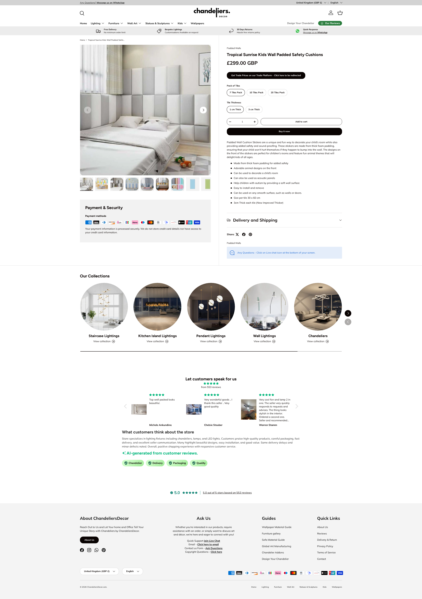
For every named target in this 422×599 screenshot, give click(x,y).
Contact (321, 558)
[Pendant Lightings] (211, 307)
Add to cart (301, 121)
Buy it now (284, 131)
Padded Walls (234, 48)
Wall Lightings (264, 336)
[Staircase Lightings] (104, 307)
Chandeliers (318, 336)
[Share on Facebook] (244, 234)
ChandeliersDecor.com (97, 587)
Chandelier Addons (273, 552)
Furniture (113, 23)
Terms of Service (326, 552)
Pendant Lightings (211, 336)
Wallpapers (197, 23)
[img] (211, 383)
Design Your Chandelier (300, 23)
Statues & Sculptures (157, 23)
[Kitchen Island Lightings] (157, 307)
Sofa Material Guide (273, 539)
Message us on (315, 32)
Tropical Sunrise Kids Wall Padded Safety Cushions (106, 40)
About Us (89, 540)
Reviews (322, 533)
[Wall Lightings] (264, 307)
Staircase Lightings (104, 336)
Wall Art (132, 23)
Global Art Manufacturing (276, 546)
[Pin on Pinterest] (250, 234)
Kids (180, 23)
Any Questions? (102, 2)
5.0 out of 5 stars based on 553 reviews (227, 492)
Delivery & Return (327, 539)
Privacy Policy (325, 546)
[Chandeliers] (318, 307)
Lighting (95, 23)
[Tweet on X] (237, 234)
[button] (340, 12)
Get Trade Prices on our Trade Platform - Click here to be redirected (266, 75)
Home (83, 23)
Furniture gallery (271, 533)
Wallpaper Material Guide (276, 527)
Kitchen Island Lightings (157, 336)
